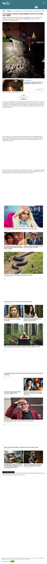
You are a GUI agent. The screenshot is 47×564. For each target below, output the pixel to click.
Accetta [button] (12, 561)
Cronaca (9, 11)
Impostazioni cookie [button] (6, 561)
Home (3, 11)
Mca (24, 95)
